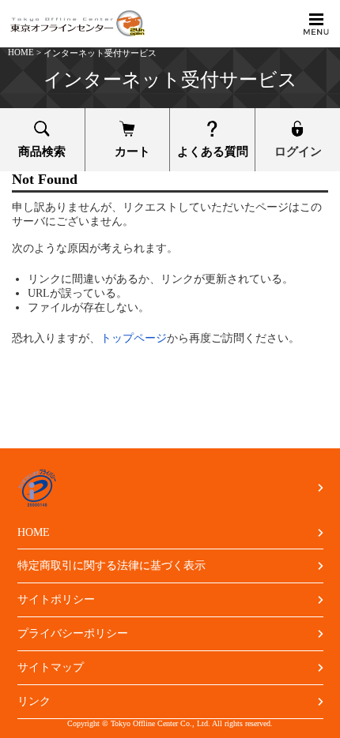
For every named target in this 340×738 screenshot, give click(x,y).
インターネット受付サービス (100, 53)
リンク (34, 701)
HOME (21, 52)
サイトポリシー (56, 599)
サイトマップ (50, 667)
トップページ (133, 338)
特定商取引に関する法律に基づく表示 (111, 565)
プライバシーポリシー (72, 633)
